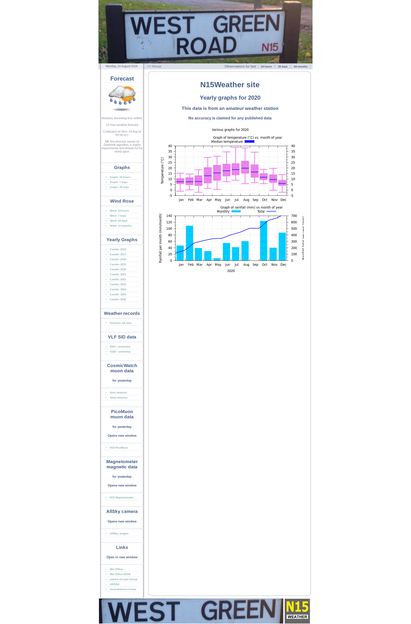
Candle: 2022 (118, 279)
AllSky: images (119, 533)
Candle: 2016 (118, 249)
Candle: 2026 (118, 299)
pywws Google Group (123, 579)
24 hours (266, 66)
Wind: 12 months (120, 225)
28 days (283, 66)
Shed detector (118, 397)
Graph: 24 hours (120, 177)
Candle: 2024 (118, 289)
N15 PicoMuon (119, 447)
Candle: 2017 (118, 254)
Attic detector (118, 392)
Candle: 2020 (118, 269)
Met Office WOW (120, 574)
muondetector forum (123, 589)
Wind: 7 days (118, 215)
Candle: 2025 (118, 294)
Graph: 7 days (118, 182)
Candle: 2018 (118, 259)
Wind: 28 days (118, 220)
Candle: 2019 (118, 264)
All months (301, 66)
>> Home (154, 66)
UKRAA (114, 584)
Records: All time (121, 323)
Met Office (116, 569)
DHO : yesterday (120, 346)
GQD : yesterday (120, 351)
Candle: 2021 (118, 274)
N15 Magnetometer (121, 497)
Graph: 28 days (119, 187)
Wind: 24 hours (119, 210)
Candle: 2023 (118, 284)
